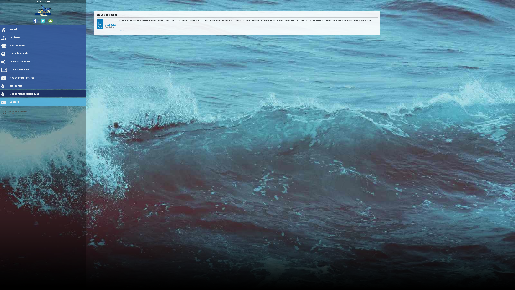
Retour (121, 31)
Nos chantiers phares (21, 77)
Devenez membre (19, 61)
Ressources (15, 85)
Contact (14, 101)
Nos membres (17, 45)
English (38, 1)
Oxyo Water (11, 113)
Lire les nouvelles (19, 69)
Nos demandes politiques (24, 93)
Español (47, 1)
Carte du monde (18, 53)
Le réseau (15, 37)
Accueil (13, 29)
